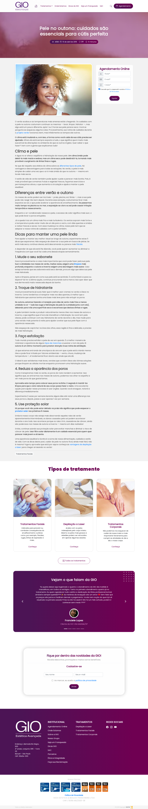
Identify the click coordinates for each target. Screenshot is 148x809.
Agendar (114, 98)
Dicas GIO (52, 746)
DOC (128, 807)
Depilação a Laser (84, 726)
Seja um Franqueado (89, 6)
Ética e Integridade (56, 758)
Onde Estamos (60, 6)
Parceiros (52, 754)
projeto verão (23, 132)
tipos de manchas (53, 343)
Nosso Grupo (53, 738)
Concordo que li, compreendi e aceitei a (115, 90)
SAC (101, 6)
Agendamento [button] (124, 6)
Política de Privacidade (74, 795)
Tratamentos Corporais (86, 734)
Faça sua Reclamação (58, 762)
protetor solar (21, 411)
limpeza (77, 264)
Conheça (32, 546)
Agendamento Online (57, 726)
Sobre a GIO (53, 734)
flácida (79, 244)
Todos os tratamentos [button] (75, 560)
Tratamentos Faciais (85, 730)
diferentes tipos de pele (70, 166)
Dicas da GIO (74, 6)
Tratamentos (45, 6)
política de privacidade (86, 680)
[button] (37, 6)
